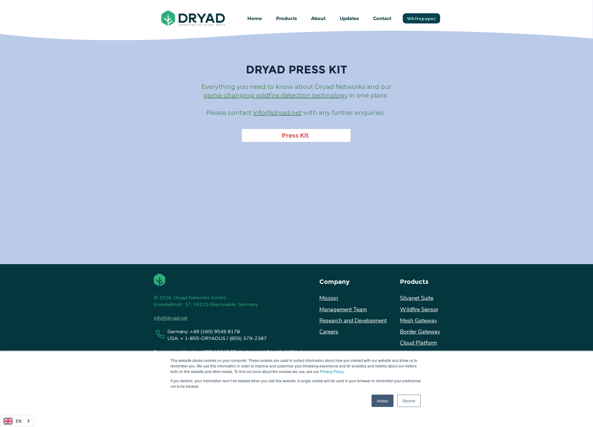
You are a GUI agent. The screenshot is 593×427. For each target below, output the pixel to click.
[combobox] (17, 421)
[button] (286, 18)
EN (18, 421)
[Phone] (160, 334)
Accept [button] (382, 400)
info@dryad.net (277, 112)
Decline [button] (408, 400)
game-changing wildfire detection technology (275, 95)
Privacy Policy (331, 371)
